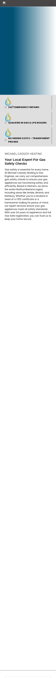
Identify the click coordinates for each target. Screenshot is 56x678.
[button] (51, 3)
